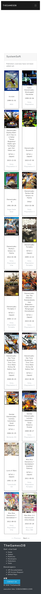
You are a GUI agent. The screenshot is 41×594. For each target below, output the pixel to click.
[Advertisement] (20, 31)
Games (10, 554)
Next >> (26, 538)
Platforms (11, 557)
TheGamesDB (10, 5)
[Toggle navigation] (35, 5)
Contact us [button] (12, 582)
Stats (10, 563)
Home (10, 552)
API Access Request (15, 572)
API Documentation (15, 570)
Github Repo (12, 574)
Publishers (12, 561)
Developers (12, 559)
